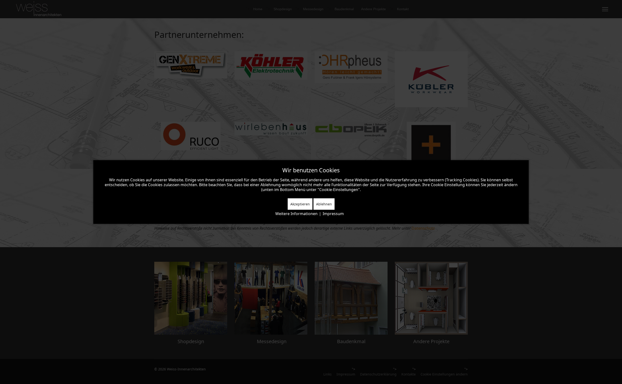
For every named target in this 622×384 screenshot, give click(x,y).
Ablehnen (324, 204)
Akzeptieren (300, 204)
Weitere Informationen (296, 213)
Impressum (333, 213)
